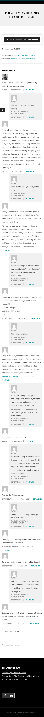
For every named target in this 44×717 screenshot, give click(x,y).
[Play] (7, 39)
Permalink (30, 90)
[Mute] (29, 39)
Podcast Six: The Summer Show (23, 59)
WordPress (33, 712)
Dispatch (19, 712)
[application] (22, 39)
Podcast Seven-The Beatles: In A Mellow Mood (20, 676)
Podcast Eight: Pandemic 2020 (14, 672)
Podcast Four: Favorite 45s (24, 55)
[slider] (35, 39)
